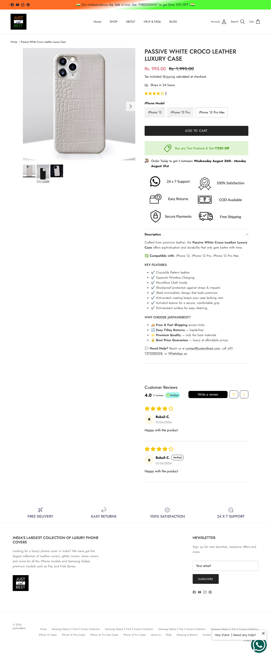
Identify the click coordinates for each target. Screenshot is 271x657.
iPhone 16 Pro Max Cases (104, 635)
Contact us (208, 635)
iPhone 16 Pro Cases (134, 635)
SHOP (114, 21)
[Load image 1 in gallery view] (79, 104)
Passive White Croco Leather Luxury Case (43, 42)
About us (156, 635)
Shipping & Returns (187, 635)
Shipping (169, 76)
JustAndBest (19, 628)
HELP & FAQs (152, 21)
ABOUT (130, 21)
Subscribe (205, 579)
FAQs (168, 635)
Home (97, 21)
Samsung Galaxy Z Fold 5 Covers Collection (129, 629)
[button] (155, 93)
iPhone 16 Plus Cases (73, 635)
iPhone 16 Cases (48, 635)
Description (153, 234)
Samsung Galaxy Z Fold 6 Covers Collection (76, 629)
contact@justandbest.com (203, 348)
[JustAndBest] (18, 22)
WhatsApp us (177, 353)
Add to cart (196, 130)
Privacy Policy (250, 640)
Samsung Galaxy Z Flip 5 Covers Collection (234, 629)
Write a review (208, 394)
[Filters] (233, 394)
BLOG (173, 21)
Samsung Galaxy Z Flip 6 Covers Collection (182, 629)
